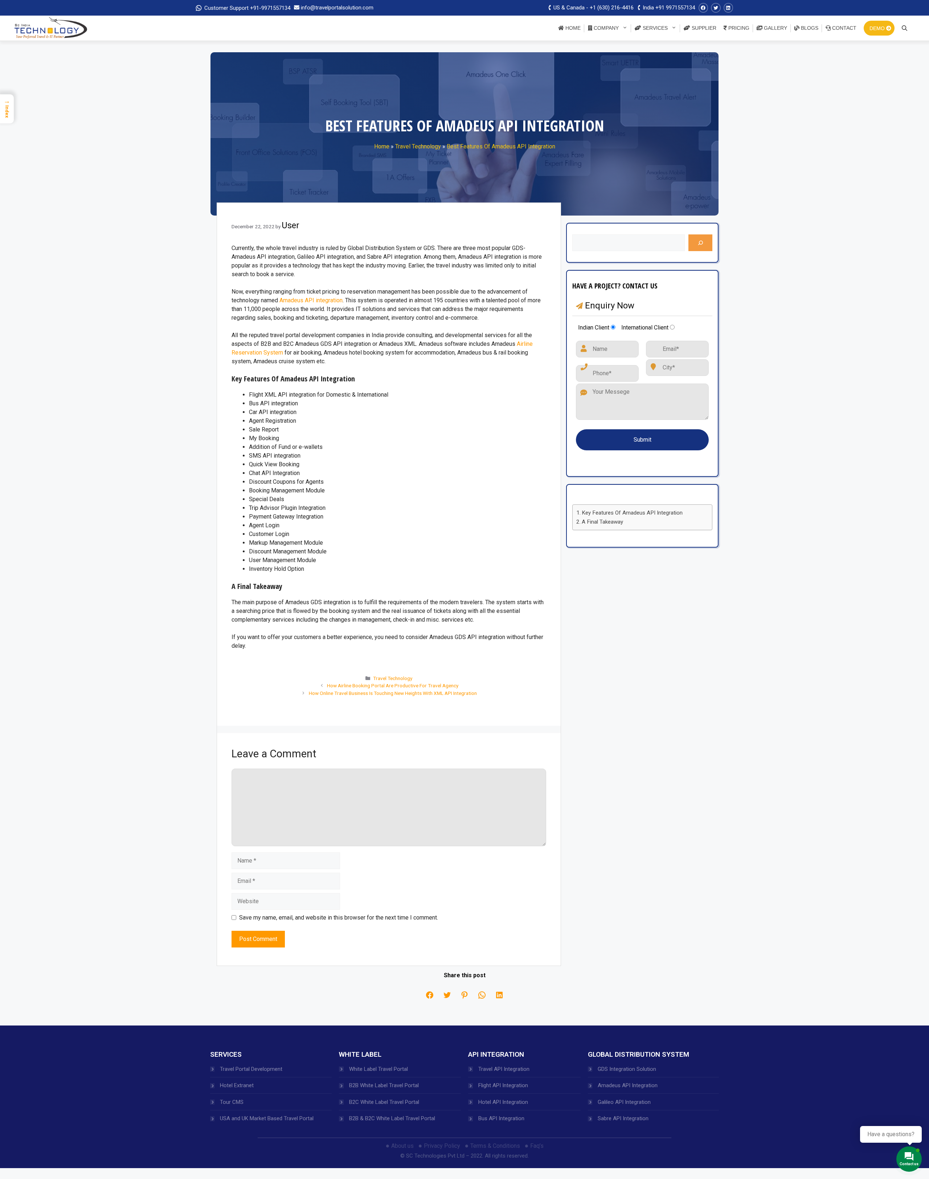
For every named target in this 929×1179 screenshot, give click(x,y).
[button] (344, 512)
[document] (464, 589)
